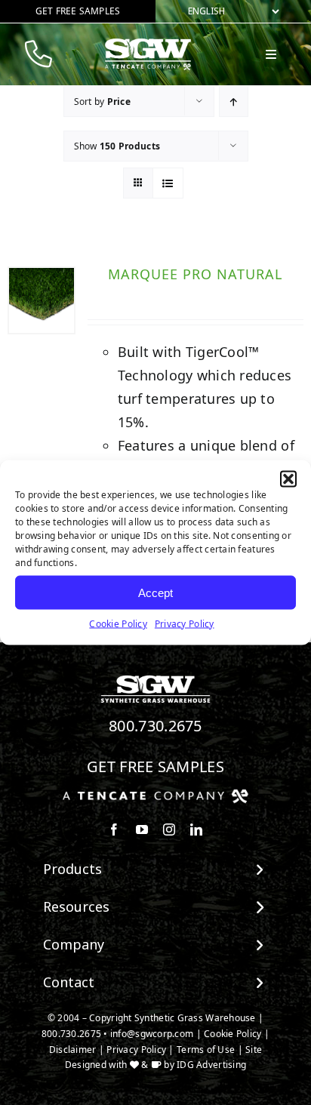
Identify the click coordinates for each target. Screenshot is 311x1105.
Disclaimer (73, 1049)
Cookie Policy (118, 623)
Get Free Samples (155, 766)
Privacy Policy (184, 623)
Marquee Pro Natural (195, 274)
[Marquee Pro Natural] (41, 300)
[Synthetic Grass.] (155, 795)
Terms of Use (206, 1049)
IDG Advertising (211, 1064)
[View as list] (168, 183)
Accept (155, 592)
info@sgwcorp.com (151, 1033)
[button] (288, 479)
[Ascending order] (233, 101)
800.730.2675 (155, 726)
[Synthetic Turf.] (155, 679)
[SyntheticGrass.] (148, 44)
